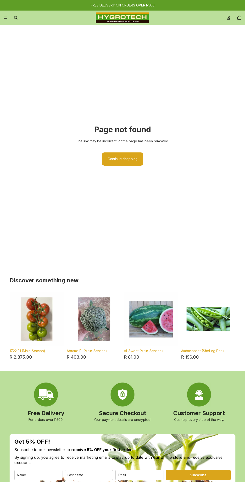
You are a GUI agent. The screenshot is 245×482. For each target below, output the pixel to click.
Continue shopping (123, 159)
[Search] (16, 17)
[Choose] (171, 339)
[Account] (228, 17)
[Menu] (5, 17)
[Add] (56, 339)
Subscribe (198, 475)
